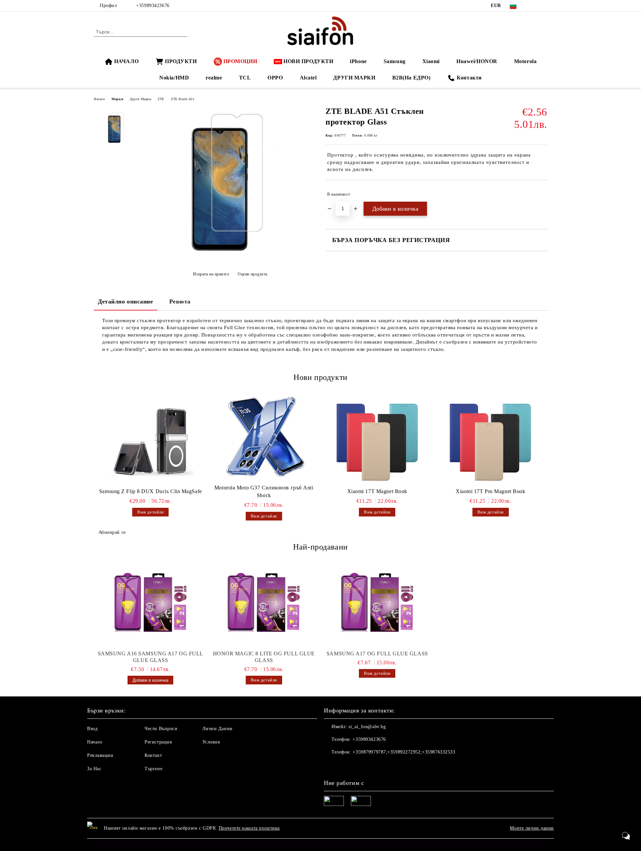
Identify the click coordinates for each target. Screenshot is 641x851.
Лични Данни (217, 728)
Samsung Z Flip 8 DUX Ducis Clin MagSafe (150, 491)
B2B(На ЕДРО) (411, 77)
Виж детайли (150, 511)
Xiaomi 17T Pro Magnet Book (490, 491)
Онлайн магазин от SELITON (320, 844)
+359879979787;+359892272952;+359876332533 (404, 752)
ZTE (161, 99)
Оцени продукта (252, 274)
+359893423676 (152, 5)
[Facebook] (533, 5)
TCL (245, 77)
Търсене (153, 768)
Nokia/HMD (174, 77)
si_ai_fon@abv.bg (367, 726)
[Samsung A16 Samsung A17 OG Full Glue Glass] (150, 603)
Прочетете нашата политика (249, 828)
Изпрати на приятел (211, 274)
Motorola (525, 61)
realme (214, 77)
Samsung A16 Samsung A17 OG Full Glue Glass (150, 657)
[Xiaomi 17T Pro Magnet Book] (491, 441)
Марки (117, 99)
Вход (92, 728)
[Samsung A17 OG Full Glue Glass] (377, 603)
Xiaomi (431, 61)
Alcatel (308, 77)
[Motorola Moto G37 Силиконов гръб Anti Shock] (264, 437)
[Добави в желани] (542, 194)
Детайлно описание (125, 301)
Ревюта (180, 301)
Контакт (153, 755)
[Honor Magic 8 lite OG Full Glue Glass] (264, 603)
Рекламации (100, 755)
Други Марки (140, 99)
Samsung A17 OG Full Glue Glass (377, 653)
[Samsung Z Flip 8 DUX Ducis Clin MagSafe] (150, 441)
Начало (99, 99)
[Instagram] (543, 5)
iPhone (358, 61)
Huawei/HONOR (476, 61)
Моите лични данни (532, 828)
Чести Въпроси (161, 728)
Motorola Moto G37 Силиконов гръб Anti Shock (263, 491)
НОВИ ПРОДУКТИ (308, 61)
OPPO (275, 77)
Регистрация (158, 741)
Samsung (395, 61)
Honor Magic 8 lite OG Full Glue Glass (264, 657)
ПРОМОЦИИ (240, 61)
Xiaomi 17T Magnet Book (377, 491)
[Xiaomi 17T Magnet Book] (377, 441)
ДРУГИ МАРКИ (354, 77)
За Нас (94, 768)
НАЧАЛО (126, 61)
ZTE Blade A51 (182, 99)
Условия (211, 741)
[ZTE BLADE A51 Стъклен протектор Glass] (229, 257)
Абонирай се (112, 532)
